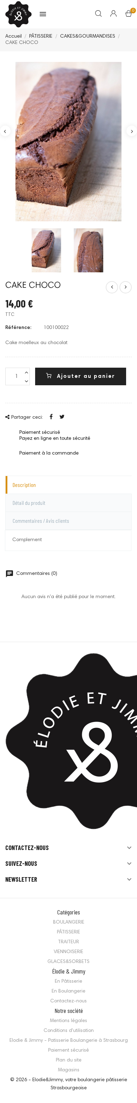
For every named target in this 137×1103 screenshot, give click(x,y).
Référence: (18, 327)
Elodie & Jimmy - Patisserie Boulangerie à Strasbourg (68, 1040)
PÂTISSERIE (68, 932)
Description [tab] (24, 484)
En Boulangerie (68, 991)
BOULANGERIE (68, 922)
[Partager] (51, 417)
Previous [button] (5, 131)
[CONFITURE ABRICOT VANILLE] (125, 287)
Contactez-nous (68, 1001)
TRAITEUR (68, 942)
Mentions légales (68, 1021)
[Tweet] (62, 417)
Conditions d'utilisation (69, 1030)
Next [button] (131, 131)
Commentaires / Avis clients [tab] (41, 520)
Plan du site (68, 1060)
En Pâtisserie (68, 981)
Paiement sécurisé (68, 1050)
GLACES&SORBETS (68, 961)
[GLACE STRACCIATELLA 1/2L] (112, 287)
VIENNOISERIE (68, 952)
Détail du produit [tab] (29, 502)
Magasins (68, 1070)
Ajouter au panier (85, 376)
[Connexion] (109, 14)
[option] (68, 141)
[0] (128, 15)
